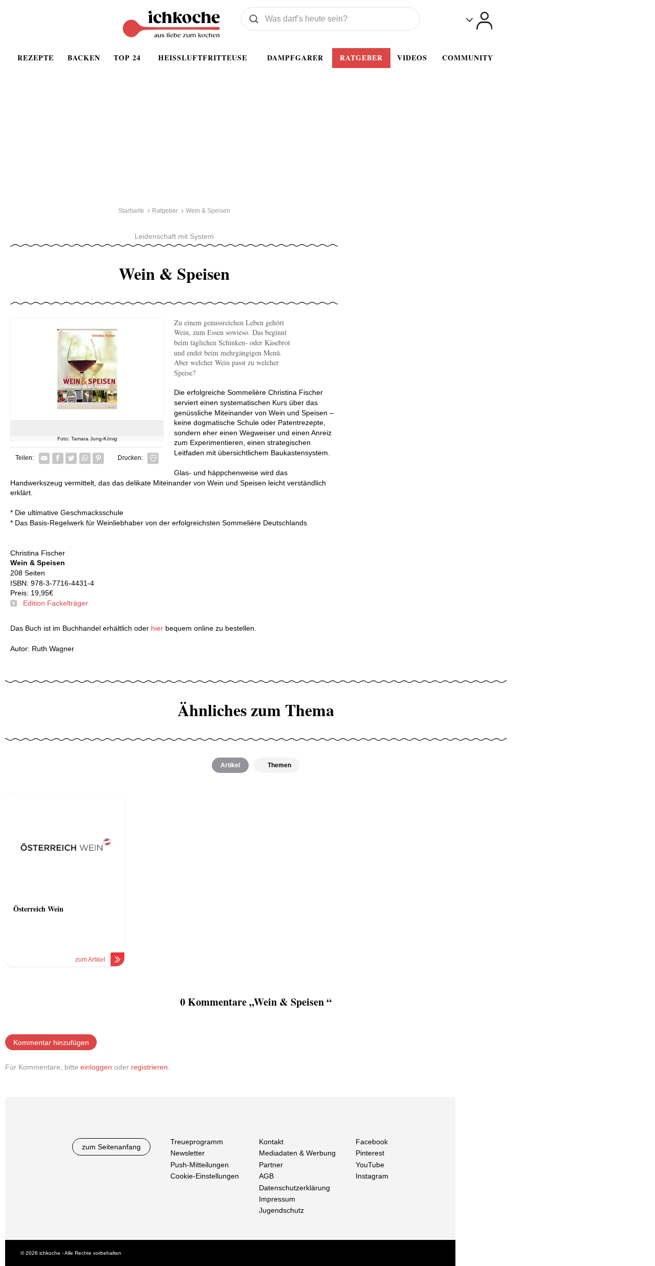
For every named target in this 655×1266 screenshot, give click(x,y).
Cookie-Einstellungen (204, 1176)
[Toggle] (479, 21)
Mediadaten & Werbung (297, 1153)
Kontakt (271, 1142)
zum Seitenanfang (111, 1147)
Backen (84, 57)
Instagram (372, 1176)
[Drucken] (153, 458)
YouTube (370, 1164)
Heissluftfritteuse (202, 57)
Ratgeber (361, 57)
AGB (266, 1176)
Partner (271, 1164)
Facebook (372, 1142)
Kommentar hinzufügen (51, 1042)
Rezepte (35, 57)
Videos (412, 57)
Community (467, 57)
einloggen (96, 1067)
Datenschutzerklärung (294, 1187)
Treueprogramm (196, 1142)
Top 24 (127, 57)
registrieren (149, 1067)
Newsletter (187, 1153)
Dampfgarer (295, 57)
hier (157, 628)
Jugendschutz (281, 1210)
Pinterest (370, 1153)
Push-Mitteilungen (199, 1164)
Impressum (277, 1198)
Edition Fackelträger (55, 603)
